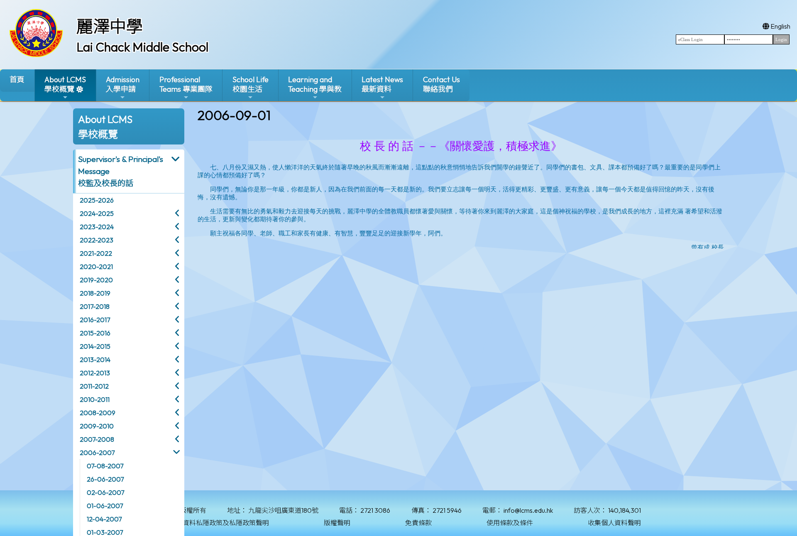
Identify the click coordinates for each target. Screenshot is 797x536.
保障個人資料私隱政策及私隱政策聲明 (212, 523)
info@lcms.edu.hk (528, 510)
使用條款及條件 (510, 523)
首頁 (17, 79)
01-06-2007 (105, 506)
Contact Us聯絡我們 (441, 84)
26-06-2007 (105, 479)
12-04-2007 (104, 519)
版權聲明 (337, 523)
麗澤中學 (109, 26)
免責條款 (418, 523)
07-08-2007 (105, 466)
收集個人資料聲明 (614, 523)
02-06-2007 (105, 492)
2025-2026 (97, 200)
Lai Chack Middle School (142, 47)
